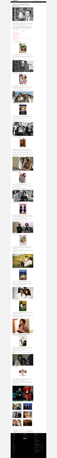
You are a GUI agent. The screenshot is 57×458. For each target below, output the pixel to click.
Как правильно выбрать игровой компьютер (39, 447)
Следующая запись (28, 431)
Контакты (38, 0)
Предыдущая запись (17, 431)
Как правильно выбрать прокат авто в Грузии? (39, 437)
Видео (13, 435)
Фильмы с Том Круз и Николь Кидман (27, 426)
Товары (13, 453)
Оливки (35, 442)
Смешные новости (15, 451)
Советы (13, 452)
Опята (35, 448)
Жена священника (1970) (15, 35)
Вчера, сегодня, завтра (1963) (16, 34)
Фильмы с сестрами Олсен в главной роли (27, 418)
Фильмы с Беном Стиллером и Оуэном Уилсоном (28, 410)
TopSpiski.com (15, 0)
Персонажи (14, 447)
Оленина (35, 438)
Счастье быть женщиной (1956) (16, 33)
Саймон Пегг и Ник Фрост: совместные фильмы (17, 426)
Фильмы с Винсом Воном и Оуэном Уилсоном (17, 410)
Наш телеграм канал (35, 0)
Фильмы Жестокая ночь (37, 439)
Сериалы (14, 450)
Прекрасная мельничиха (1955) (16, 32)
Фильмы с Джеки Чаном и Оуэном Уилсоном (17, 418)
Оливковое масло (36, 443)
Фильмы (14, 454)
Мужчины (14, 445)
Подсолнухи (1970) (15, 36)
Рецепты (14, 449)
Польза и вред (14, 448)
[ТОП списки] (13, 2)
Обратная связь (25, 435)
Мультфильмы (14, 446)
